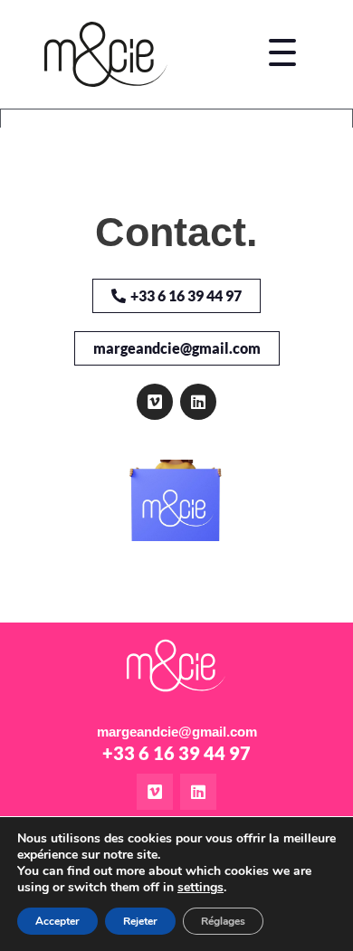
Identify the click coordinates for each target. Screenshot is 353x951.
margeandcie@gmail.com (177, 731)
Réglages (223, 921)
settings (200, 888)
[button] (283, 54)
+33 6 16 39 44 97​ (176, 753)
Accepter (57, 921)
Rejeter (140, 921)
